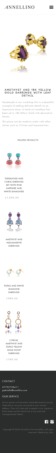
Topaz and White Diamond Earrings (14, 289)
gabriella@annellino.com (13, 390)
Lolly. (51, 432)
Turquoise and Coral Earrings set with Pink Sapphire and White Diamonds (14, 185)
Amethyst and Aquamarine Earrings (14, 242)
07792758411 (10, 387)
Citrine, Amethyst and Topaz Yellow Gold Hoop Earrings (14, 347)
